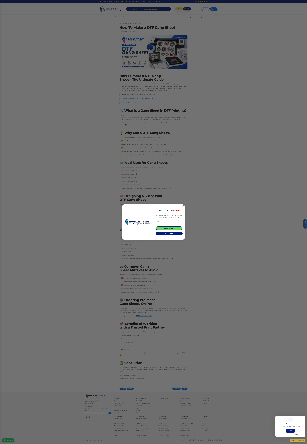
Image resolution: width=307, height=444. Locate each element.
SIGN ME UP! (169, 228)
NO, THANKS (169, 233)
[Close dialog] (183, 206)
